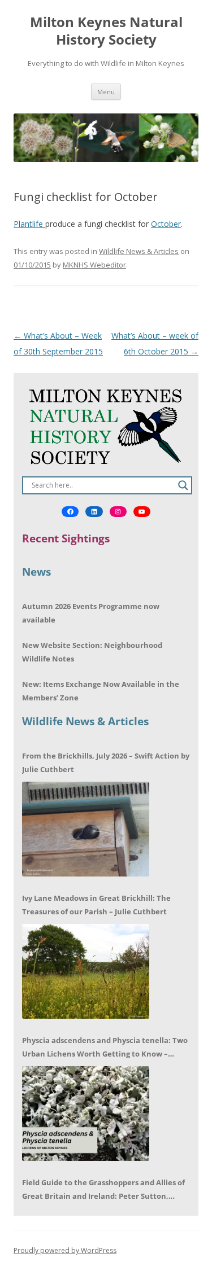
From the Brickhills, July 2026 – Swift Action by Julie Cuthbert (105, 762)
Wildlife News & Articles (139, 251)
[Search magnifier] (183, 485)
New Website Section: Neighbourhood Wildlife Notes (92, 652)
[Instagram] (118, 512)
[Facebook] (70, 512)
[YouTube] (141, 512)
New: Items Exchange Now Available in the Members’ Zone (100, 691)
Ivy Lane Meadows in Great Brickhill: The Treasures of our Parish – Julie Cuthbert (96, 905)
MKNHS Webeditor (94, 265)
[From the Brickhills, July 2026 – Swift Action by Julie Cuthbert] (85, 829)
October (166, 223)
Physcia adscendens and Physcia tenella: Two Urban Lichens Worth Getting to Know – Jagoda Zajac (105, 1047)
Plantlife (29, 223)
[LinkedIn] (93, 512)
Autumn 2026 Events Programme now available (90, 613)
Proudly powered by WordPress (65, 1250)
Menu (106, 91)
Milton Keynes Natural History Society (106, 31)
